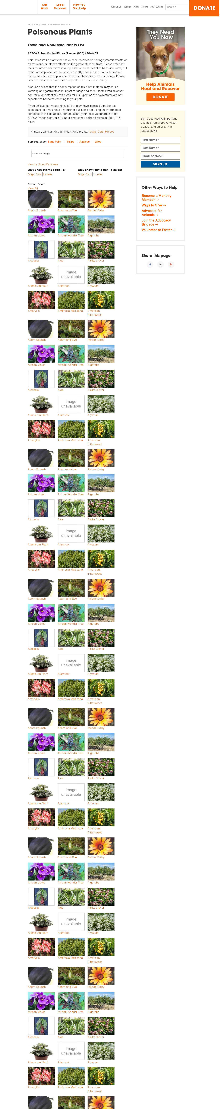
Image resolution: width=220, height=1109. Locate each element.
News (144, 6)
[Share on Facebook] (150, 264)
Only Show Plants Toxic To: (47, 170)
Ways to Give (152, 205)
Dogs (92, 131)
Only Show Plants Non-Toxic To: (100, 170)
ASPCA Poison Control (55, 25)
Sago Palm (54, 141)
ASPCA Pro (157, 6)
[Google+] (171, 264)
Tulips (70, 141)
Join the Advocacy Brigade (156, 222)
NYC (136, 6)
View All (33, 188)
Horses (109, 131)
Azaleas (84, 141)
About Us (116, 6)
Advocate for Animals (152, 212)
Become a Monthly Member (156, 197)
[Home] (18, 7)
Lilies (98, 141)
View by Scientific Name (43, 164)
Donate (204, 8)
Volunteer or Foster (157, 229)
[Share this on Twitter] (160, 264)
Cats (100, 131)
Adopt (127, 6)
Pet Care (33, 25)
